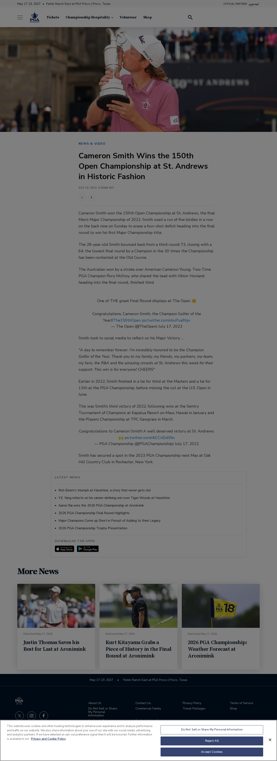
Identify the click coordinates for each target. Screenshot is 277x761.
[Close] (270, 740)
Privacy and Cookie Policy (48, 739)
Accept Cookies (212, 752)
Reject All (212, 741)
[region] (138, 740)
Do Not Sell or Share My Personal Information (212, 730)
